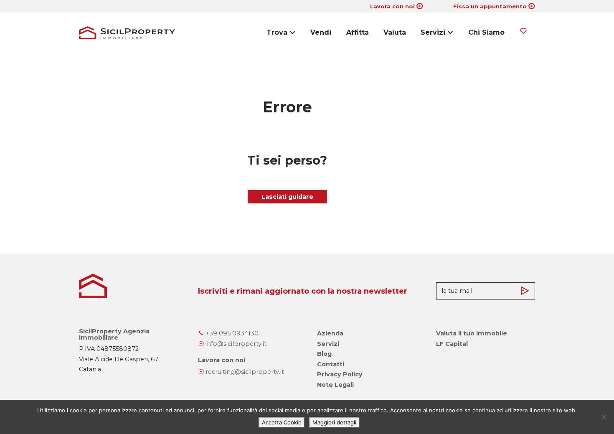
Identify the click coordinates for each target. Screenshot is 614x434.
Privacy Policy (340, 374)
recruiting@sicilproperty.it (244, 372)
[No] (603, 417)
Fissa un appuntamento (490, 6)
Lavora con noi (392, 6)
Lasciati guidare (287, 197)
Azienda (330, 333)
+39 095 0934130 (231, 333)
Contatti (330, 364)
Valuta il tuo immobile (471, 333)
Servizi (433, 32)
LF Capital (452, 344)
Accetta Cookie (282, 422)
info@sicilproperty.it (235, 344)
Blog (324, 354)
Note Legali (335, 384)
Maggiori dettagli (334, 422)
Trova (276, 32)
